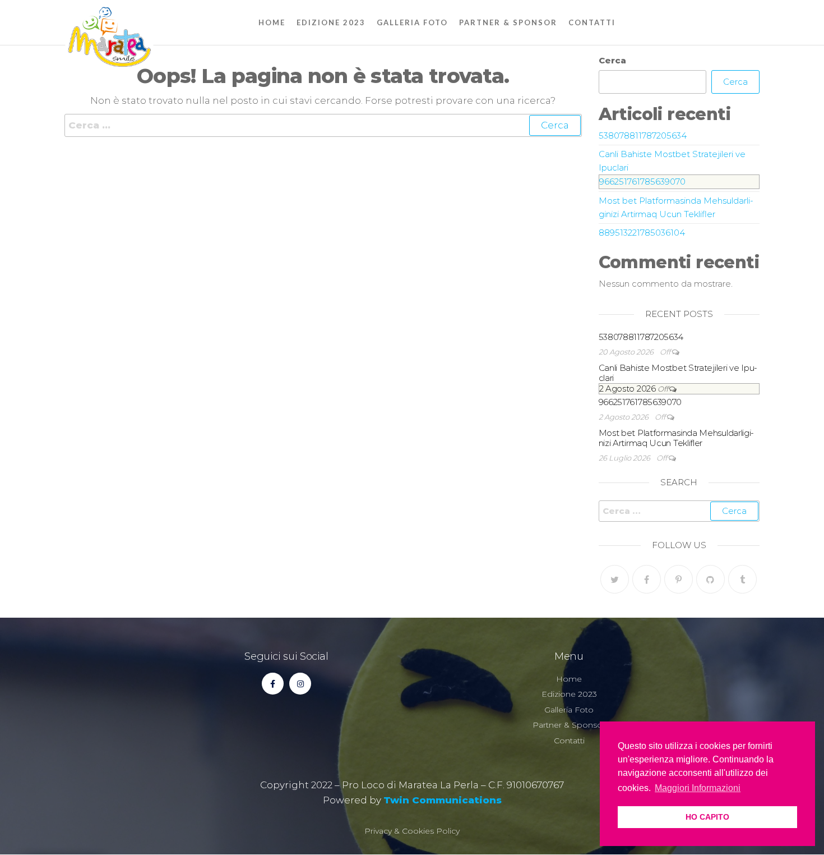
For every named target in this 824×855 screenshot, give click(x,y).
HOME (271, 22)
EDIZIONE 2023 (331, 22)
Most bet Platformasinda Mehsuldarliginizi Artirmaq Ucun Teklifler (676, 438)
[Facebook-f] (273, 684)
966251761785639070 (642, 181)
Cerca (612, 60)
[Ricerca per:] (323, 125)
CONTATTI (591, 22)
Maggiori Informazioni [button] (697, 788)
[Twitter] (614, 579)
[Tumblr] (742, 579)
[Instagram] (300, 684)
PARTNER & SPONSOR (508, 22)
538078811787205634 (643, 135)
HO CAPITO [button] (707, 816)
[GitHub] (710, 579)
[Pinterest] (678, 579)
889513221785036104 (642, 232)
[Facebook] (646, 579)
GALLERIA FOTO (412, 22)
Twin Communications (442, 800)
